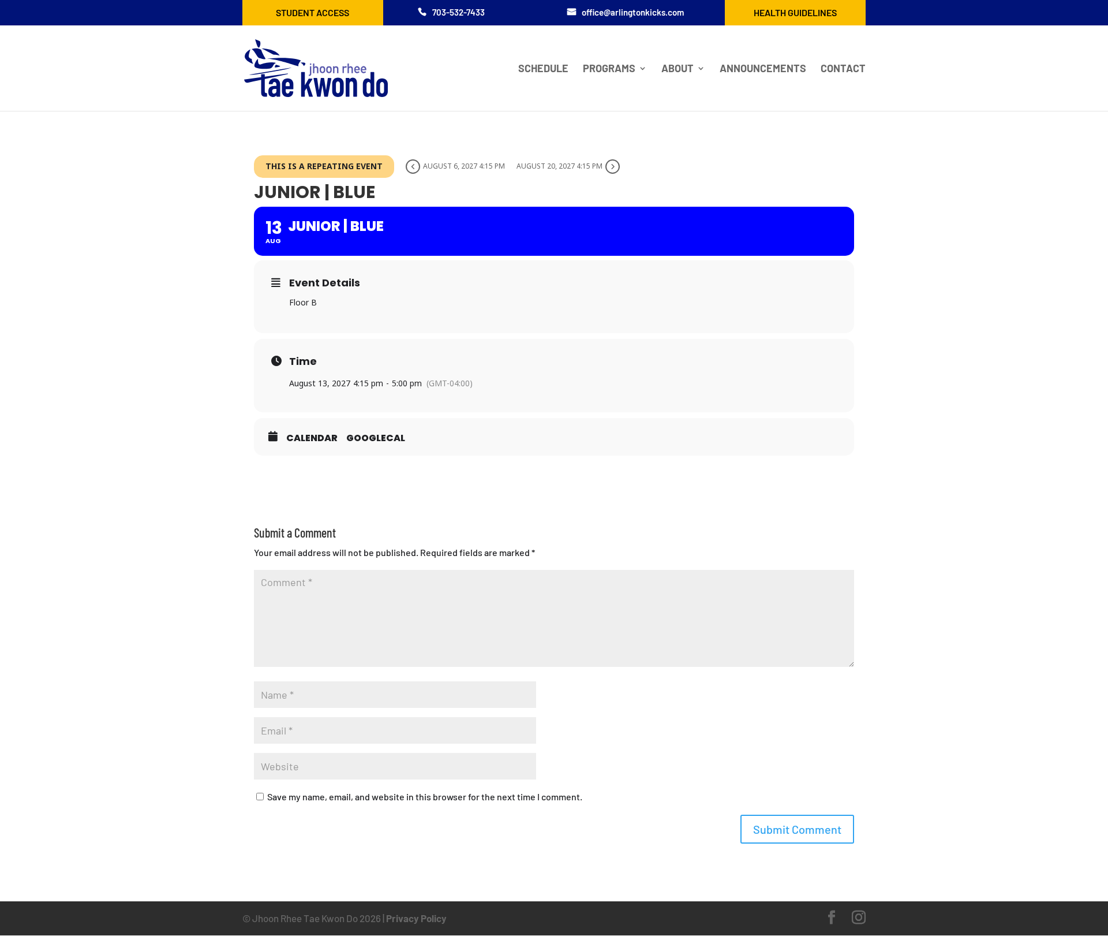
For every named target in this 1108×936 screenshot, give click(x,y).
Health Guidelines (795, 12)
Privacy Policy (416, 918)
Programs (609, 69)
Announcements (763, 69)
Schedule (543, 69)
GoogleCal (375, 438)
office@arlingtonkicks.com (633, 12)
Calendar (312, 438)
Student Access (312, 12)
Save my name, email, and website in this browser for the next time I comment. (424, 796)
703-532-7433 (458, 12)
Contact (843, 69)
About (677, 69)
